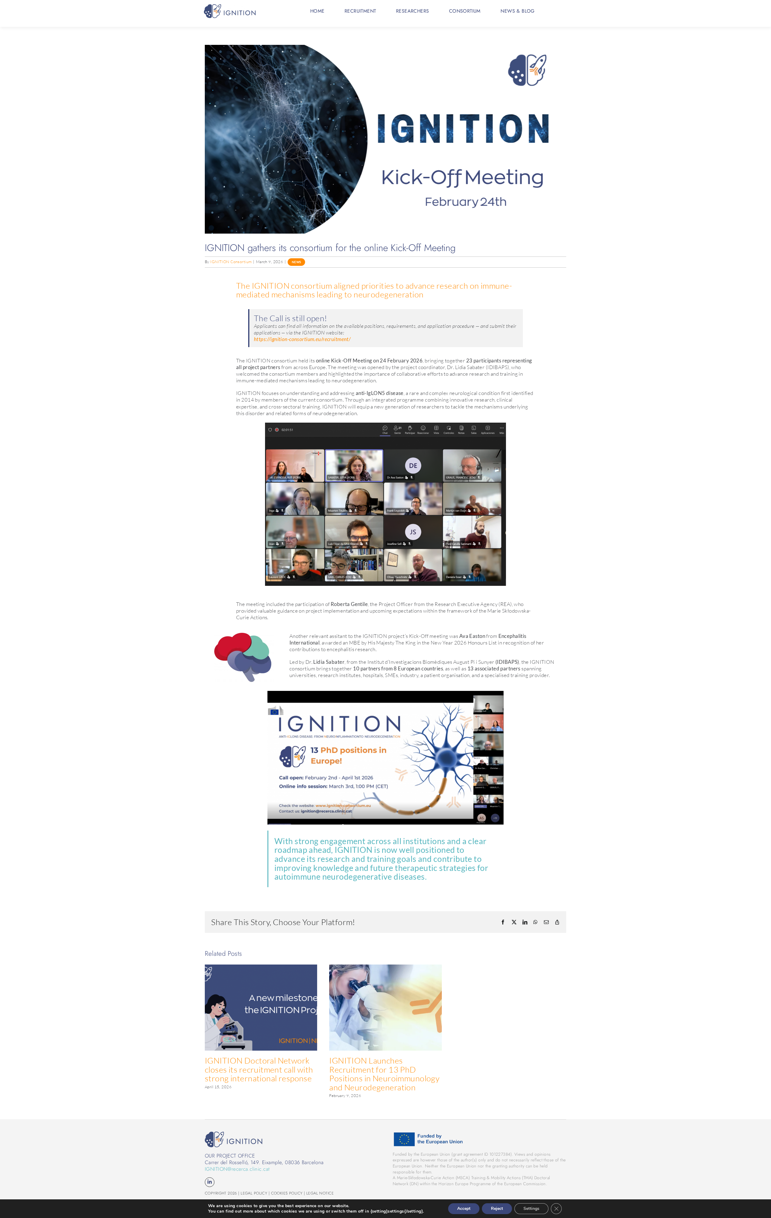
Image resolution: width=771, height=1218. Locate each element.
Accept (463, 1208)
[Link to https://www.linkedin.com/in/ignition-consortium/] (209, 1182)
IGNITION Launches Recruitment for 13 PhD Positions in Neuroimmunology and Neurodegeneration (384, 1073)
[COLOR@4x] (231, 7)
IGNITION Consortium (230, 261)
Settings (531, 1208)
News (296, 262)
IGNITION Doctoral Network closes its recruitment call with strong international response (259, 1069)
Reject (497, 1208)
